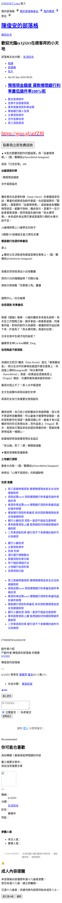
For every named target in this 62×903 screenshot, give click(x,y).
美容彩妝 (27, 683)
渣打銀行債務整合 (18, 555)
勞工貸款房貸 (16, 123)
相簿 (10, 63)
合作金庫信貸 (16, 119)
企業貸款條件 (16, 115)
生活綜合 (28, 57)
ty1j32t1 (5, 656)
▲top (4, 689)
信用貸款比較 (16, 570)
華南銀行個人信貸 (18, 111)
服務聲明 (36, 857)
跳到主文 (6, 34)
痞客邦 (23, 674)
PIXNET (15, 853)
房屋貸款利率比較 (18, 559)
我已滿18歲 (8, 896)
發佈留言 (7, 716)
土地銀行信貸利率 (18, 566)
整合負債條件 (16, 99)
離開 (19, 896)
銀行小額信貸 (16, 543)
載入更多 (7, 696)
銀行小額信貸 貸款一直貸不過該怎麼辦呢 (32, 520)
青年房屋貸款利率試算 (21, 107)
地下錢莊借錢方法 (18, 563)
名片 (10, 71)
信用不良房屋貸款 (18, 103)
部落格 (12, 67)
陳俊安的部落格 (19, 26)
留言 (30, 674)
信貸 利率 (13, 551)
